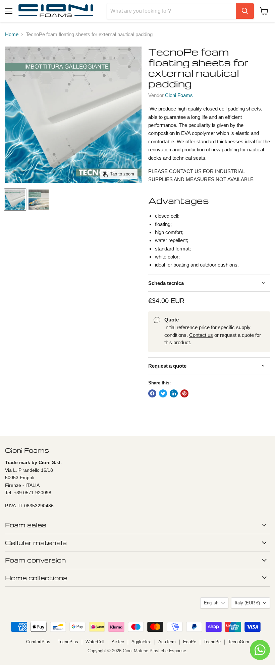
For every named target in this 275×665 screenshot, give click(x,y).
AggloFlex (141, 641)
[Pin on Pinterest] (184, 393)
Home (11, 34)
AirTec (118, 641)
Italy (247, 602)
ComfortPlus (38, 641)
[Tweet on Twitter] (163, 393)
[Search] (245, 11)
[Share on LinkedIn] (174, 393)
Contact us (201, 335)
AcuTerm (167, 641)
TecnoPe (212, 641)
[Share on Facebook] (152, 393)
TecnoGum (238, 641)
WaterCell (95, 641)
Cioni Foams (179, 95)
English (211, 602)
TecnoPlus (68, 641)
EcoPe (189, 641)
